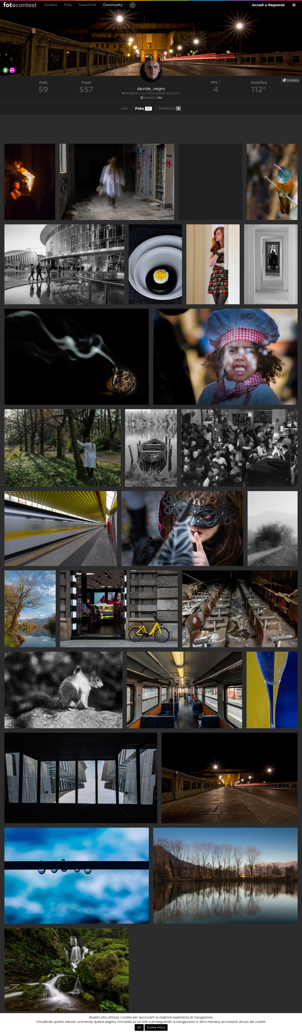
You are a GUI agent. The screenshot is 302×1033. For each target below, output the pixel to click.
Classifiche (87, 5)
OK (139, 1027)
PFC (215, 82)
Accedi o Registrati (268, 5)
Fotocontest (19, 4)
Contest (50, 5)
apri (29, 182)
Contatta (292, 80)
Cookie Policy (156, 1027)
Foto (68, 5)
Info (124, 108)
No (160, 97)
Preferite (169, 108)
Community (112, 5)
